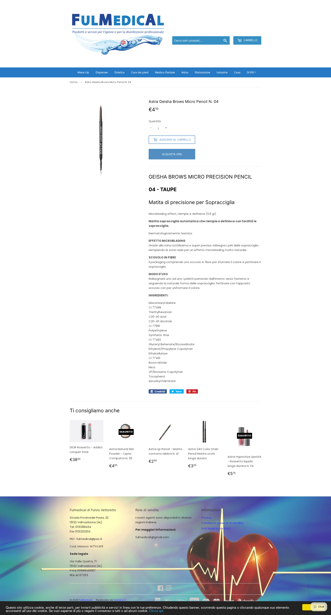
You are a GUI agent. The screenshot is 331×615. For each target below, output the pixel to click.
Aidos (184, 72)
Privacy (206, 518)
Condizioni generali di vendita (222, 523)
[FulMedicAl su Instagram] (169, 589)
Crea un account (250, 31)
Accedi (229, 31)
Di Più (250, 72)
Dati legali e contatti (216, 528)
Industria (222, 72)
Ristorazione (202, 72)
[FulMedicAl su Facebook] (160, 589)
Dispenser (102, 72)
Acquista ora (172, 154)
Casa (237, 72)
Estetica (120, 72)
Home (73, 82)
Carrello (250, 40)
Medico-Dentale (165, 72)
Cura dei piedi (139, 72)
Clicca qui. (156, 610)
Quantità (155, 121)
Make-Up (83, 72)
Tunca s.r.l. (120, 600)
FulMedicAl (85, 600)
